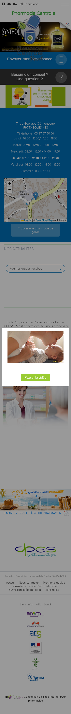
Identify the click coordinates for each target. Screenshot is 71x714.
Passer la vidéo (35, 377)
